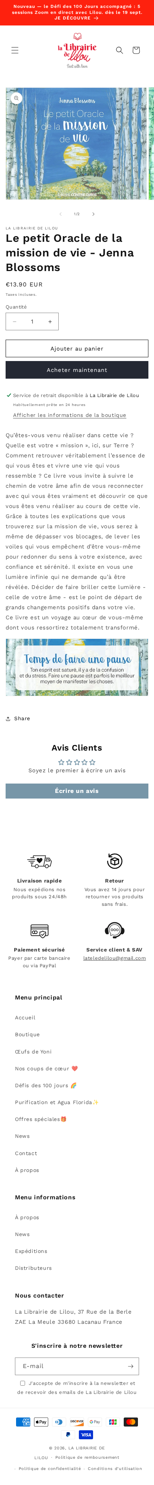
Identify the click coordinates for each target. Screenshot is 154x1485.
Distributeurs (33, 1268)
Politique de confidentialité (50, 1468)
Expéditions (31, 1251)
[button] (15, 50)
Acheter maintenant (77, 370)
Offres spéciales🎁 (41, 1119)
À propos (27, 1170)
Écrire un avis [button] (77, 790)
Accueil (25, 1017)
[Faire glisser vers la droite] (93, 214)
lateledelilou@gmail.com (114, 958)
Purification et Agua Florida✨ (57, 1102)
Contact (26, 1153)
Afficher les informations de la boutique (69, 415)
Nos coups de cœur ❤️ (46, 1068)
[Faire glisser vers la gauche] (60, 214)
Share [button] (22, 718)
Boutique (27, 1034)
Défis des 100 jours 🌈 (46, 1085)
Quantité (16, 307)
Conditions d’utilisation (115, 1468)
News (22, 1136)
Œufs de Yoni (33, 1052)
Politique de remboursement (87, 1457)
